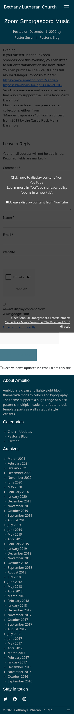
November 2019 (19, 506)
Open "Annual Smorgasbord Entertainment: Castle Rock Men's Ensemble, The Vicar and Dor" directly (37, 322)
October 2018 (18, 563)
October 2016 (18, 676)
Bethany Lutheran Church (30, 7)
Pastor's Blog (18, 436)
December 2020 (19, 473)
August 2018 (17, 572)
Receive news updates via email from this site (37, 368)
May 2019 (15, 534)
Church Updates (20, 431)
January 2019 (17, 548)
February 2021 (18, 463)
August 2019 (17, 520)
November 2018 (19, 558)
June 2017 (15, 638)
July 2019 (14, 525)
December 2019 (19, 501)
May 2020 (15, 487)
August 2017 (17, 629)
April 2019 (15, 539)
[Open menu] (66, 6)
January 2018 (17, 605)
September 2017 (20, 624)
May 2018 (15, 586)
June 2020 (15, 482)
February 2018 (18, 601)
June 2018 (15, 582)
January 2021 (17, 468)
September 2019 (20, 515)
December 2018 (19, 553)
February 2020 (18, 492)
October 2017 (18, 619)
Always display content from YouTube (38, 202)
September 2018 (20, 567)
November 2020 (19, 477)
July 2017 (14, 634)
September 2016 (20, 681)
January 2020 (17, 496)
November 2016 (19, 672)
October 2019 (18, 511)
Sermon (14, 441)
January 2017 (17, 662)
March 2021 (16, 458)
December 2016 (19, 667)
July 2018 (14, 577)
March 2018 (16, 596)
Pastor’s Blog (49, 37)
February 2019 (18, 544)
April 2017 (15, 648)
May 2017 (15, 643)
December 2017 (19, 610)
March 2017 (16, 653)
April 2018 (15, 591)
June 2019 (15, 530)
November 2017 (19, 615)
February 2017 (18, 657)
